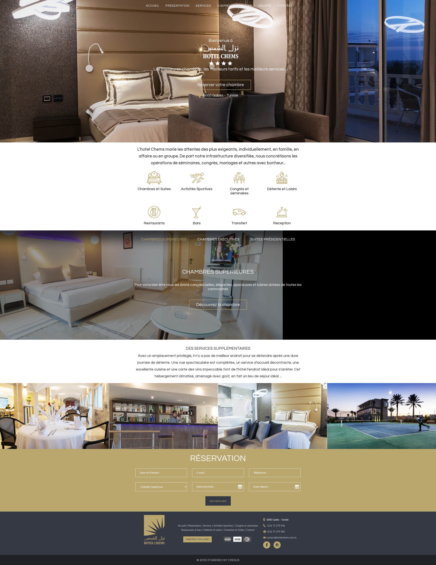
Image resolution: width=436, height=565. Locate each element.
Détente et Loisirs (213, 529)
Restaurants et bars (191, 529)
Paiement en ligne (197, 539)
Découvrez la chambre (218, 304)
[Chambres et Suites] (272, 416)
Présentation (177, 5)
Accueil (152, 5)
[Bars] (163, 416)
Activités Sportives (223, 525)
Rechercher (218, 501)
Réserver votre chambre (220, 85)
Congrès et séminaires (246, 525)
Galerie (264, 5)
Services (203, 5)
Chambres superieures (163, 239)
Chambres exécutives (218, 239)
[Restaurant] (54, 416)
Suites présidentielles (272, 239)
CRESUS (233, 560)
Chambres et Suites (234, 5)
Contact (285, 5)
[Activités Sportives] (381, 416)
